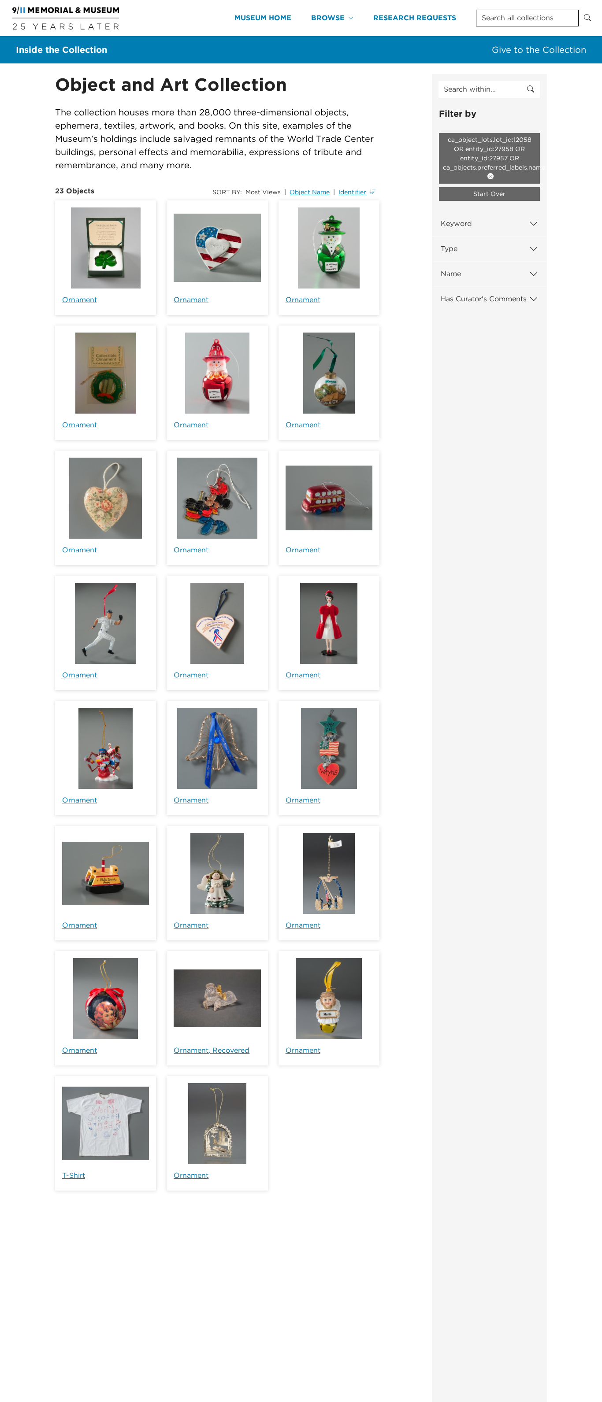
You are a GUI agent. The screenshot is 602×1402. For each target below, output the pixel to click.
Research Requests (414, 18)
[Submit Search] (587, 18)
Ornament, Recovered (211, 1050)
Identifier (352, 192)
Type (449, 248)
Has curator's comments (484, 299)
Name (451, 274)
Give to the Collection (539, 49)
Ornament (79, 300)
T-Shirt (73, 1175)
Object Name (310, 192)
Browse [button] (328, 18)
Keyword (456, 223)
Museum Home (262, 18)
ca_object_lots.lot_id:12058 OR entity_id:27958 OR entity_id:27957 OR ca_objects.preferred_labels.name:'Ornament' (491, 153)
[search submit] (530, 89)
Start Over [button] (489, 193)
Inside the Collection (61, 49)
